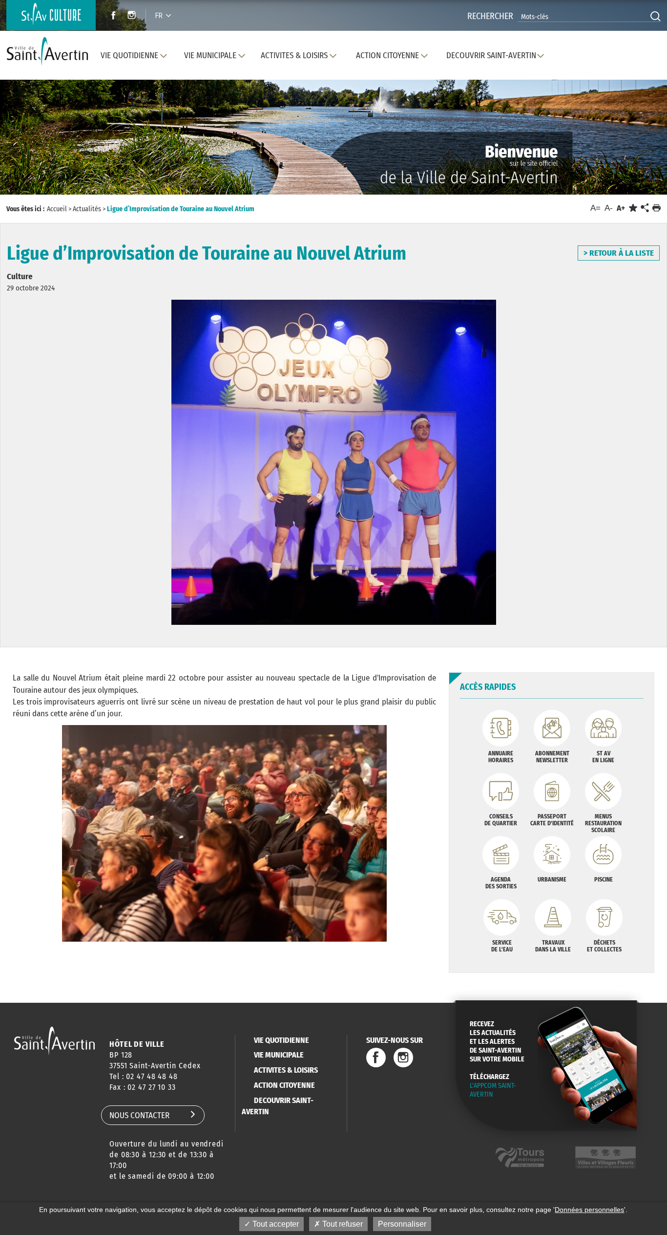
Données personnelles (589, 1209)
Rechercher (490, 16)
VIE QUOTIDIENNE (281, 1040)
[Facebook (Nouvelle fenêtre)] (110, 16)
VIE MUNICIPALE (279, 1054)
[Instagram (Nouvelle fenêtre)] (133, 16)
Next (616, 146)
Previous (50, 146)
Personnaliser (402, 1224)
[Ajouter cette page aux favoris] (633, 208)
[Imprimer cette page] (656, 208)
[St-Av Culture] (51, 15)
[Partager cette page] (644, 208)
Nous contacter (139, 1115)
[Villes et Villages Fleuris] (605, 1158)
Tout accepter (274, 1224)
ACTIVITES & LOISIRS (286, 1070)
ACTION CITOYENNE (284, 1085)
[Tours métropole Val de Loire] (520, 1157)
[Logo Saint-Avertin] (49, 51)
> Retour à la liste (619, 253)
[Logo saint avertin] (54, 1040)
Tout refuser (341, 1224)
